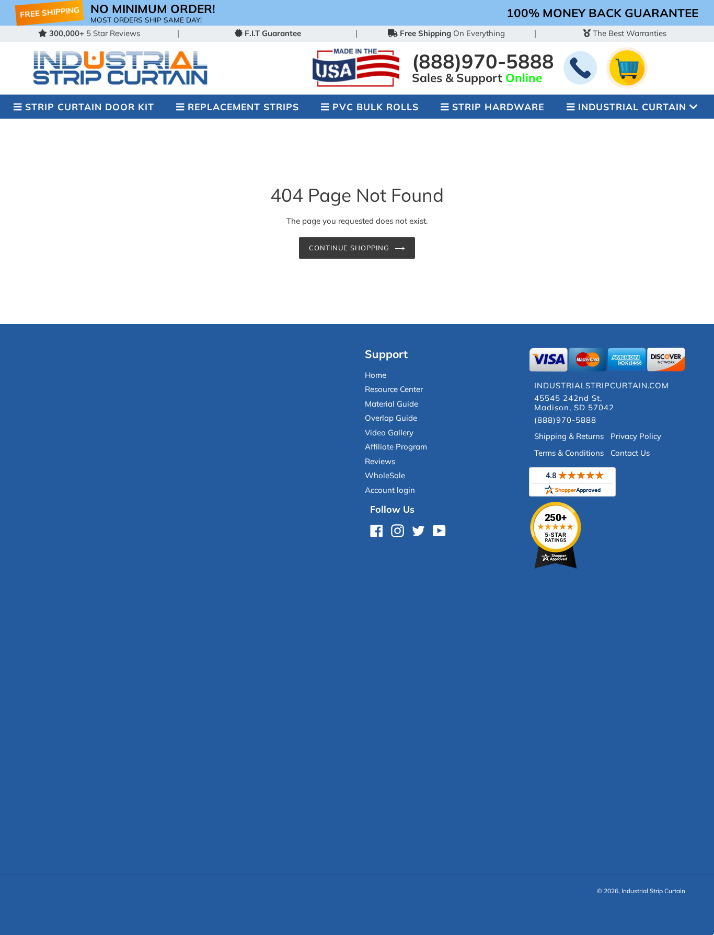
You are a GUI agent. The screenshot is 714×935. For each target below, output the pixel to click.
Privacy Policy (636, 436)
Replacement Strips (243, 106)
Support (386, 354)
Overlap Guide (391, 418)
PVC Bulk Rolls (375, 106)
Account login (390, 490)
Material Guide (391, 404)
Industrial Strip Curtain (653, 891)
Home (375, 375)
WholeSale (385, 475)
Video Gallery (389, 432)
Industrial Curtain (632, 106)
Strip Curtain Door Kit (89, 106)
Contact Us (630, 453)
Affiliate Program (396, 447)
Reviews (380, 461)
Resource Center (394, 389)
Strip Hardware (498, 106)
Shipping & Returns (569, 436)
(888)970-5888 (483, 61)
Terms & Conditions (569, 453)
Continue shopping (349, 248)
